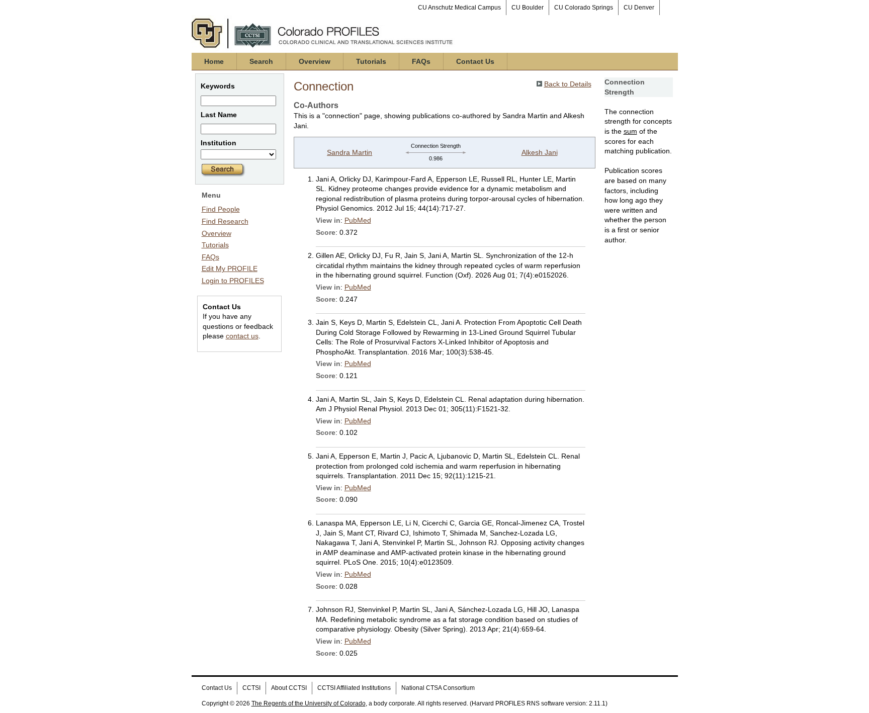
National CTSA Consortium (438, 687)
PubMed (357, 220)
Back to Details (567, 84)
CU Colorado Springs (583, 7)
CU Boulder (527, 7)
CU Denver (639, 7)
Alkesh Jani (540, 152)
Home (214, 61)
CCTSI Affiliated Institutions (354, 687)
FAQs (421, 61)
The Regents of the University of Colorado (308, 703)
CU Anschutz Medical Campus (459, 7)
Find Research (225, 221)
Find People (221, 209)
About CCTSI (289, 687)
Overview (314, 61)
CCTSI (251, 687)
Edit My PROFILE (229, 268)
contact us (242, 336)
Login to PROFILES (233, 281)
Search (261, 61)
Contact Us (475, 61)
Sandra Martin (349, 152)
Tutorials (371, 61)
